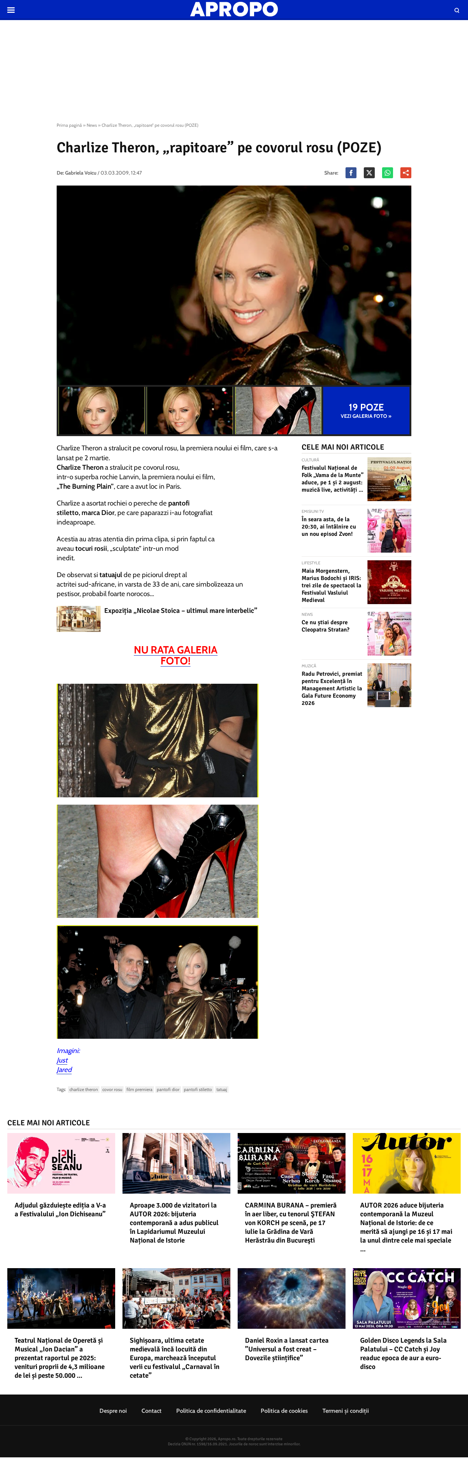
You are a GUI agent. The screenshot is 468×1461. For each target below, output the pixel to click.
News (92, 125)
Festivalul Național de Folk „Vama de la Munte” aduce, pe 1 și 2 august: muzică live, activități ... (332, 478)
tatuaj (221, 1089)
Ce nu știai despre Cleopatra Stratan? (326, 626)
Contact (151, 1410)
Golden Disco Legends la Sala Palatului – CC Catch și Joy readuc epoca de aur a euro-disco (403, 1353)
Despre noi (113, 1410)
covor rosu (112, 1089)
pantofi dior (168, 1089)
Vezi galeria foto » (366, 410)
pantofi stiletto (198, 1089)
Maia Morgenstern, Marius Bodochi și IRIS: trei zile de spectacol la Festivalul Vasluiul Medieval (331, 585)
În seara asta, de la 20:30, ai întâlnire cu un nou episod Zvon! (329, 527)
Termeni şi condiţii (345, 1410)
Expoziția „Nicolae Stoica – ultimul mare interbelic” (180, 610)
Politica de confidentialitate (211, 1410)
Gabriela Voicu (81, 172)
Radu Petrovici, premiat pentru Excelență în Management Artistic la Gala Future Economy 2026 (332, 688)
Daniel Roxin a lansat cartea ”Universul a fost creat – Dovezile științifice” (287, 1349)
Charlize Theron (83, 1089)
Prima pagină (69, 125)
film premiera (139, 1089)
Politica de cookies (284, 1410)
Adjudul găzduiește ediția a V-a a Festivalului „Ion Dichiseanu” (60, 1209)
